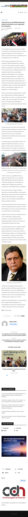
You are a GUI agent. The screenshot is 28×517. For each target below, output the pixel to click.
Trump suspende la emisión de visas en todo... (14, 370)
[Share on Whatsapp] (20, 316)
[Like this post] (15, 316)
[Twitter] (20, 12)
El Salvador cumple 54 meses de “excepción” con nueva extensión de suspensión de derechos (13, 400)
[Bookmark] (26, 12)
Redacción (9, 28)
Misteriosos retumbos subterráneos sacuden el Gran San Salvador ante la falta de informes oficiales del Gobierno (13, 406)
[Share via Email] (23, 316)
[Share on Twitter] (18, 316)
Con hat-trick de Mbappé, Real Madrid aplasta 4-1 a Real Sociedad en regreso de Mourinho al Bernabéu (14, 395)
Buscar (3, 478)
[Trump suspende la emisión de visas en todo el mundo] (14, 358)
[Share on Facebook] (17, 316)
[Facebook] (18, 12)
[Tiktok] (22, 12)
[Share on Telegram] (22, 316)
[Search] (24, 12)
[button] (3, 363)
